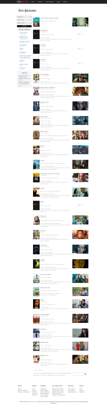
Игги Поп (54, 182)
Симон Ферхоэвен (49, 94)
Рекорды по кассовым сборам (58, 395)
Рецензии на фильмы (22, 390)
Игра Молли (43, 59)
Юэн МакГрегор (47, 182)
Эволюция (42, 259)
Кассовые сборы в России (57, 390)
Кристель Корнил (44, 226)
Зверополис (22, 60)
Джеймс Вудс (63, 239)
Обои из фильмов (44, 395)
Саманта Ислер (46, 69)
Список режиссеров (72, 391)
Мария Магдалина (44, 30)
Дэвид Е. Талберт (49, 321)
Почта (80, 388)
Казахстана (34, 395)
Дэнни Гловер (55, 323)
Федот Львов (64, 336)
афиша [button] (65, 1)
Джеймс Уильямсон (44, 183)
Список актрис (71, 390)
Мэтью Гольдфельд (44, 270)
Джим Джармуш (48, 181)
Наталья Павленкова (48, 167)
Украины (34, 390)
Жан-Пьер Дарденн (49, 223)
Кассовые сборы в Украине (58, 391)
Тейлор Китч (47, 239)
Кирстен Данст (55, 53)
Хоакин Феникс (53, 39)
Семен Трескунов (48, 349)
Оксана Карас (48, 348)
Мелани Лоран (59, 154)
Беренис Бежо (52, 154)
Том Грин (47, 240)
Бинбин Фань (47, 83)
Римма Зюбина (47, 125)
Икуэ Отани (46, 140)
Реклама (81, 390)
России (33, 388)
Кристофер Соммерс (48, 255)
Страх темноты (43, 245)
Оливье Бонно (53, 224)
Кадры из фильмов (45, 393)
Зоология (42, 160)
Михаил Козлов (48, 280)
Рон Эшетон (65, 182)
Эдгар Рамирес (43, 211)
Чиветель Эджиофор (61, 39)
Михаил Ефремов (67, 349)
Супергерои (42, 230)
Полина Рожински (63, 96)
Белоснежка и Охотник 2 (25, 41)
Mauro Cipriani (64, 125)
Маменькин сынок (44, 355)
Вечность (42, 145)
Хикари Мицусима (54, 140)
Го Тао (66, 83)
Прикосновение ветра (45, 287)
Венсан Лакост (59, 364)
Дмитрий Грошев (57, 167)
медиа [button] (58, 1)
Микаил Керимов (44, 283)
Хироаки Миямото (49, 138)
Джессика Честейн (48, 68)
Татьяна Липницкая (52, 283)
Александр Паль (43, 351)
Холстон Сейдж (52, 110)
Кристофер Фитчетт (49, 252)
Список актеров (71, 388)
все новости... (20, 85)
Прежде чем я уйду (44, 102)
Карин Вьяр (65, 364)
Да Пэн (52, 83)
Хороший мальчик (44, 342)
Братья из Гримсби (24, 64)
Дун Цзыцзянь (65, 308)
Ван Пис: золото (44, 131)
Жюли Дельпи (48, 362)
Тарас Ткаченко (48, 123)
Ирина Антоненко (57, 195)
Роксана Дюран (54, 268)
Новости (20, 388)
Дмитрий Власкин (48, 195)
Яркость (42, 201)
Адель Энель (47, 224)
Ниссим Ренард (52, 270)
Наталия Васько (48, 126)
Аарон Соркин (48, 66)
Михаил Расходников (49, 194)
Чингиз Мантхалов (67, 281)
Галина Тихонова (57, 336)
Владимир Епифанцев (54, 197)
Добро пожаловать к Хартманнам (47, 87)
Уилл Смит (46, 210)
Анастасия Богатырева (53, 351)
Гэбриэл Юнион (47, 323)
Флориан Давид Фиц (49, 97)
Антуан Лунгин (43, 365)
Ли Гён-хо (47, 238)
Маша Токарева (43, 169)
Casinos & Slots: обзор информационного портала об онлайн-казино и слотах (24, 77)
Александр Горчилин (52, 169)
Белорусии (34, 391)
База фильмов (44, 388)
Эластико (42, 188)
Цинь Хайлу (52, 308)
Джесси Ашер (62, 323)
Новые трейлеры (44, 390)
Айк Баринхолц (66, 210)
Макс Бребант (47, 268)
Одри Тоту (46, 154)
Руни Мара (46, 39)
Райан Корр (47, 40)
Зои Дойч (46, 110)
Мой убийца (43, 329)
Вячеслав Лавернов (48, 336)
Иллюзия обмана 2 (24, 32)
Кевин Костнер (62, 68)
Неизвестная (43, 216)
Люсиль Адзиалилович (50, 267)
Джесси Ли (42, 310)
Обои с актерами (44, 396)
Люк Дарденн (57, 223)
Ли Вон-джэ (53, 238)
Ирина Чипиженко (66, 167)
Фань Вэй (57, 83)
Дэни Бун (46, 364)
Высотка (21, 48)
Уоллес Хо (46, 308)
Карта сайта (82, 391)
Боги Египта (23, 67)
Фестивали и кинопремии (23, 391)
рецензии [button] (40, 1)
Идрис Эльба (56, 68)
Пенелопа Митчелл (48, 254)
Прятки (42, 299)
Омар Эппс (46, 324)
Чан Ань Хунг (48, 153)
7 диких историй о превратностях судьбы (49, 18)
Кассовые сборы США (57, 393)
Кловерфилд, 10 (23, 52)
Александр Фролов (44, 197)
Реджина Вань (58, 308)
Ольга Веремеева (56, 293)
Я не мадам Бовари (44, 74)
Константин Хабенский (57, 349)
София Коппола (48, 52)
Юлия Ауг (46, 295)
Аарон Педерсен (63, 254)
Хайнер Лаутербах (54, 96)
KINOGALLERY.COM (31, 401)
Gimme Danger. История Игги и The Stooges (50, 173)
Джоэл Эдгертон (53, 210)
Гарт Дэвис (47, 37)
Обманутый (42, 45)
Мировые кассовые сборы (57, 388)
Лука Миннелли (67, 224)
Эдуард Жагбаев (52, 295)
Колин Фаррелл (47, 53)
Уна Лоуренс (47, 55)
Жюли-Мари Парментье (63, 268)
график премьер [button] (50, 1)
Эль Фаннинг (61, 53)
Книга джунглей (23, 44)
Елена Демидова (48, 293)
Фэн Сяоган (47, 81)
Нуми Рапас (60, 210)
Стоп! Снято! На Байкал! (45, 274)
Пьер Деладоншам (44, 156)
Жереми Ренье (66, 154)
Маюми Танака (62, 140)
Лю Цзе (46, 307)
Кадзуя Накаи (48, 141)
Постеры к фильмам (45, 391)
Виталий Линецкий (55, 125)
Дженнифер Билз (60, 110)
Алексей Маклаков (65, 195)
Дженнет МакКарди (54, 239)
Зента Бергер (47, 96)
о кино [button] (33, 1)
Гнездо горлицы (43, 116)
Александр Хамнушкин (57, 281)
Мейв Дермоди (56, 254)
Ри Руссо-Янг (48, 109)
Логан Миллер (48, 112)
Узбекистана (35, 393)
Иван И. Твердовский (50, 166)
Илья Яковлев (49, 337)
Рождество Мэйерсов (45, 314)
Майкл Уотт (59, 182)
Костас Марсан (48, 335)
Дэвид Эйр (47, 208)
